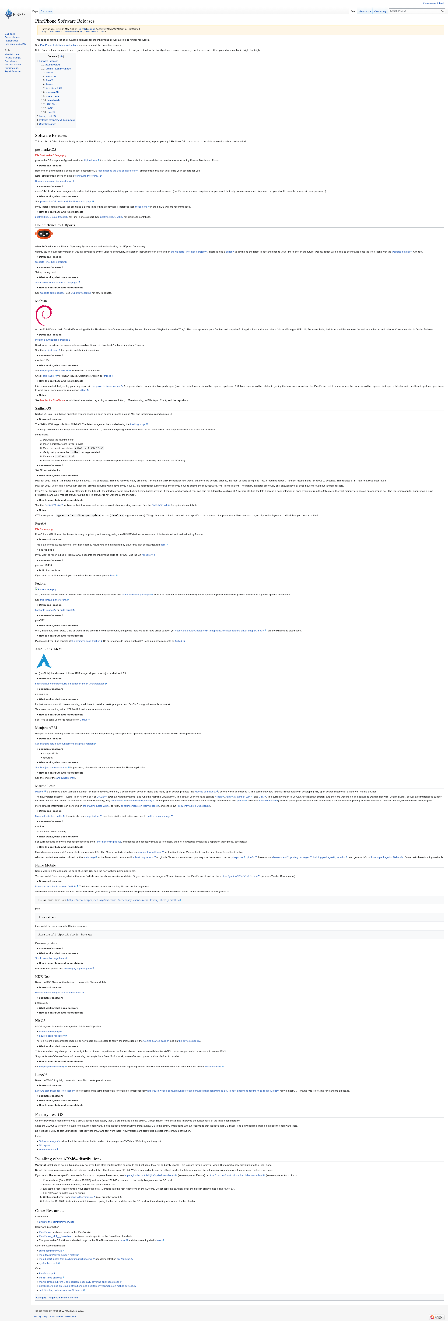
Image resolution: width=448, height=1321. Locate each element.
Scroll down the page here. (50, 958)
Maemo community (205, 791)
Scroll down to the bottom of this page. (56, 282)
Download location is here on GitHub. (55, 886)
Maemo (39, 791)
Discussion (46, 11)
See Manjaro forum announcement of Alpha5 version (64, 743)
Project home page (49, 1031)
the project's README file (54, 370)
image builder (92, 816)
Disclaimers (70, 1316)
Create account (430, 3)
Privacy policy (40, 1316)
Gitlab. (83, 390)
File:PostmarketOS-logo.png (50, 155)
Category (41, 1297)
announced (117, 800)
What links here (12, 54)
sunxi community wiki (50, 1250)
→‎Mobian (101, 29)
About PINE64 (56, 1316)
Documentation (47, 1149)
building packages (323, 857)
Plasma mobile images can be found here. (58, 992)
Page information (13, 71)
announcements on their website (139, 805)
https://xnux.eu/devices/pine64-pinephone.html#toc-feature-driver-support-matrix (219, 630)
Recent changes (12, 37)
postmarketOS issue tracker (50, 216)
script (229, 251)
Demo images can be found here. (53, 181)
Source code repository (52, 1035)
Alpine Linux (90, 160)
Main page (10, 34)
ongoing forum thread (150, 852)
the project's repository (51, 1066)
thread (107, 375)
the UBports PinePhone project (188, 251)
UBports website (80, 292)
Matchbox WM (242, 796)
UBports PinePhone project (50, 261)
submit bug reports (143, 857)
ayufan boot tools (48, 1263)
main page (89, 857)
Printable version (13, 64)
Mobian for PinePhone (52, 400)
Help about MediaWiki (15, 44)
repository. (147, 554)
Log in (442, 3)
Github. (179, 640)
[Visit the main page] (15, 14)
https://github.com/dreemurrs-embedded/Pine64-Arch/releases (69, 683)
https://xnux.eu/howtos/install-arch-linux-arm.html (236, 1175)
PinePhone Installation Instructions (59, 45)
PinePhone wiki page (107, 841)
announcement (64, 777)
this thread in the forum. (53, 599)
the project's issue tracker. (106, 386)
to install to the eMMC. (87, 175)
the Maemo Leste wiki (95, 805)
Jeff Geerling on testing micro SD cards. (61, 1290)
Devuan (101, 796)
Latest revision (71, 31)
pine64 (250, 857)
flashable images (44, 610)
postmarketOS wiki (110, 216)
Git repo (43, 1145)
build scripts (66, 610)
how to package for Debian (386, 857)
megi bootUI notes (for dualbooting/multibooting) (66, 1258)
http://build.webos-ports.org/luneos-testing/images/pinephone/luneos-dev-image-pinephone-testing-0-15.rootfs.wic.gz (212, 1090)
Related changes (13, 58)
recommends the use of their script (117, 170)
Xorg (228, 796)
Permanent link (12, 68)
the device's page (188, 1040)
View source (365, 11)
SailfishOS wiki (52, 505)
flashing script (137, 424)
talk (84, 29)
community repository (140, 800)
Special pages (11, 61)
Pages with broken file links (63, 1297)
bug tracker (49, 375)
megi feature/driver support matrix (58, 1254)
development (279, 857)
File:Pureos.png (44, 529)
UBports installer (401, 251)
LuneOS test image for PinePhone (54, 1090)
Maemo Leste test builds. (49, 816)
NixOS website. (213, 1066)
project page (51, 350)
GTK (261, 796)
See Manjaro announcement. (51, 767)
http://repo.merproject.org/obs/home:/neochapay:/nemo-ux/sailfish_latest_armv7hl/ (123, 900)
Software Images (48, 1141)
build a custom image (158, 816)
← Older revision (54, 31)
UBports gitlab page (51, 292)
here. (163, 544)
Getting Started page (154, 1040)
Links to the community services (56, 1221)
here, (122, 1240)
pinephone (237, 857)
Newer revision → (92, 31)
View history (380, 11)
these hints (141, 206)
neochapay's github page (78, 968)
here (112, 575)
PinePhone (45, 1232)
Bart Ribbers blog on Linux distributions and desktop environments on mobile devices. (86, 1285)
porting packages (299, 857)
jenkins (241, 800)
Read (353, 11)
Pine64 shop (46, 1273)
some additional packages (136, 594)
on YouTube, (124, 1258)
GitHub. (84, 719)
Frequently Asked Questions (192, 805)
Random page (11, 41)
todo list (341, 857)
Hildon (218, 796)
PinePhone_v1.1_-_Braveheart (56, 1236)
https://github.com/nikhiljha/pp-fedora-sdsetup (149, 1175)
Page (35, 11)
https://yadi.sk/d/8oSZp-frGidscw (240, 876)
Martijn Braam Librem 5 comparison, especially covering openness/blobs (79, 1281)
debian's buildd (267, 800)
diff (43, 31)
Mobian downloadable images (51, 339)
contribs (91, 29)
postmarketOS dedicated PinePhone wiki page (66, 201)
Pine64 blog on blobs (50, 1277)
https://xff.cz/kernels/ (82, 1197)
